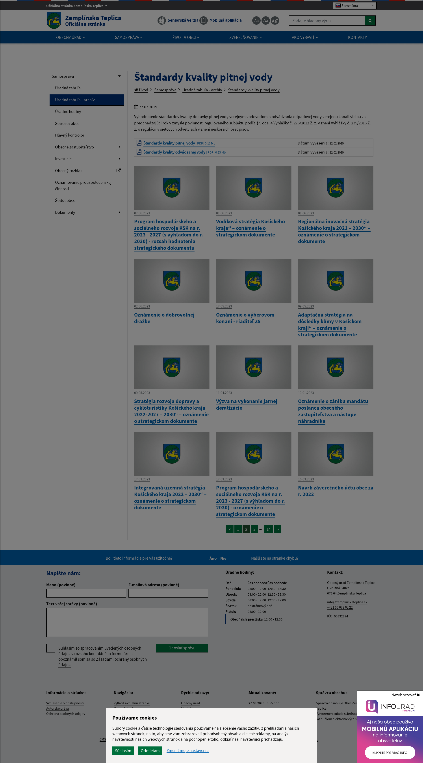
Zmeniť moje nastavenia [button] (188, 750)
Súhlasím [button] (123, 750)
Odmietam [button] (150, 750)
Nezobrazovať (404, 694)
